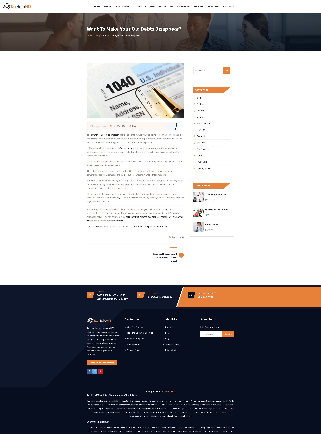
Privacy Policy (171, 350)
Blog (152, 6)
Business (201, 104)
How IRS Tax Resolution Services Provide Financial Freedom (217, 209)
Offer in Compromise (137, 338)
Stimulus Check (172, 344)
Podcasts (199, 6)
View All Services (135, 350)
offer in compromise (128, 148)
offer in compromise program (105, 134)
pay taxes (121, 197)
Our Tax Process (135, 327)
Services (108, 6)
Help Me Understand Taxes (140, 332)
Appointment (123, 6)
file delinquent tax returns (135, 216)
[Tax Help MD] (17, 6)
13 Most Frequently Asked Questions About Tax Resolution (217, 194)
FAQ (167, 332)
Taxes (199, 155)
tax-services (203, 149)
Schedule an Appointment (102, 362)
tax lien (172, 216)
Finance (200, 110)
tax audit (201, 136)
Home (97, 6)
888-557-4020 (102, 226)
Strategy (201, 129)
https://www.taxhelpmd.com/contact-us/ (149, 226)
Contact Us (229, 6)
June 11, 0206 (119, 126)
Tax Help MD (169, 391)
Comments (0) (178, 237)
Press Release (166, 6)
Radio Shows (183, 6)
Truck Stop (140, 6)
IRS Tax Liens (211, 224)
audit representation (158, 216)
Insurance (201, 117)
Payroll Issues (133, 344)
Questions (213, 6)
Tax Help (201, 142)
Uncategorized (203, 168)
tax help (165, 209)
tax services (117, 220)
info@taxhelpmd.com (159, 296)
